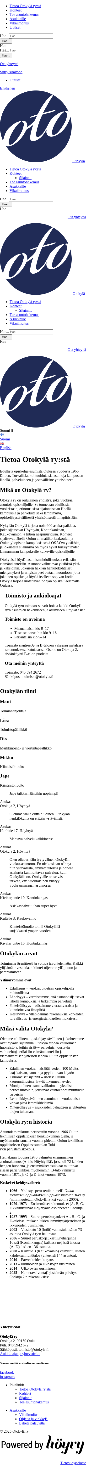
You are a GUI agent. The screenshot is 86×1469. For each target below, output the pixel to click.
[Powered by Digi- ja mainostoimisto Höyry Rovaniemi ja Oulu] (43, 1455)
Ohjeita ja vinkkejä (33, 1419)
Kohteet (16, 10)
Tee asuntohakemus (24, 14)
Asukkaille (18, 19)
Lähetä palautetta (32, 1423)
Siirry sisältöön (11, 72)
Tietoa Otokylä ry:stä (25, 6)
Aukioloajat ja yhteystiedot (20, 1354)
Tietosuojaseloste (73, 1463)
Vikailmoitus (19, 23)
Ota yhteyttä (9, 64)
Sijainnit (25, 178)
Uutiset (15, 27)
